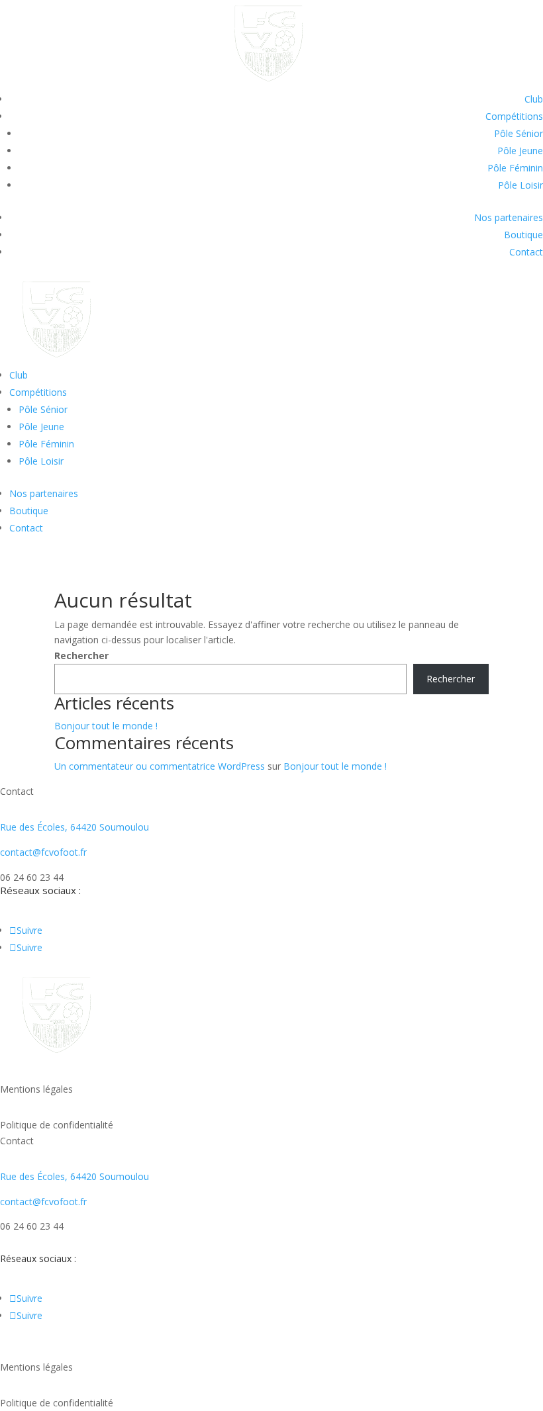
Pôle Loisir (520, 185)
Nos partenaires (508, 217)
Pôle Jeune (520, 150)
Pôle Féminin (515, 167)
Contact (526, 252)
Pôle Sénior (518, 133)
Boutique (523, 234)
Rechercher (81, 655)
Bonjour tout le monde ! (106, 725)
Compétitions (514, 116)
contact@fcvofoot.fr (43, 852)
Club (533, 99)
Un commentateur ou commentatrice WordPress (159, 766)
